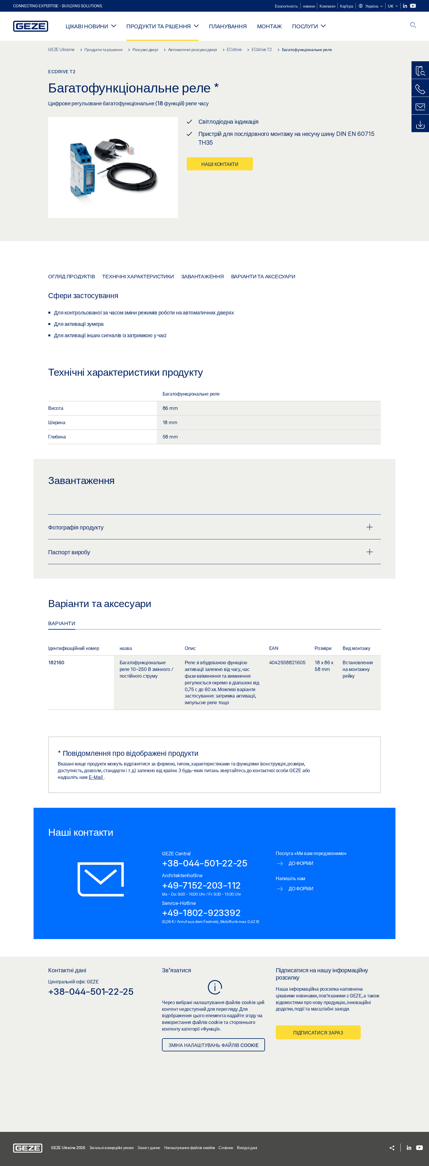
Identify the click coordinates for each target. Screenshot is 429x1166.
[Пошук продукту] (420, 71)
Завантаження (202, 276)
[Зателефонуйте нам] (420, 89)
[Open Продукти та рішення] (196, 26)
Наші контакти (219, 164)
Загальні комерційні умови (111, 1147)
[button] (370, 6)
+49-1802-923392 (201, 912)
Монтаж (269, 26)
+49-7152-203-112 (201, 885)
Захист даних (148, 1147)
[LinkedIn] (405, 6)
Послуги (305, 26)
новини (309, 6)
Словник (226, 1147)
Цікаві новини (87, 26)
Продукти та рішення (158, 26)
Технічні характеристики (138, 276)
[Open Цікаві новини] (113, 26)
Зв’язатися (176, 969)
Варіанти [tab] (61, 623)
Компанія (327, 6)
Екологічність (286, 6)
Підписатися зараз (318, 1032)
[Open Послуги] (323, 26)
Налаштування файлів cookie (189, 1147)
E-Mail (96, 777)
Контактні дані (67, 969)
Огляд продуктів (71, 276)
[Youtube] (413, 6)
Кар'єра (346, 6)
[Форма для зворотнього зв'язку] (420, 107)
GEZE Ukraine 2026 (68, 1147)
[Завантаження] (420, 125)
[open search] (413, 25)
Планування (228, 26)
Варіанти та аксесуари (263, 276)
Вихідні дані (247, 1147)
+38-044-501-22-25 (204, 863)
